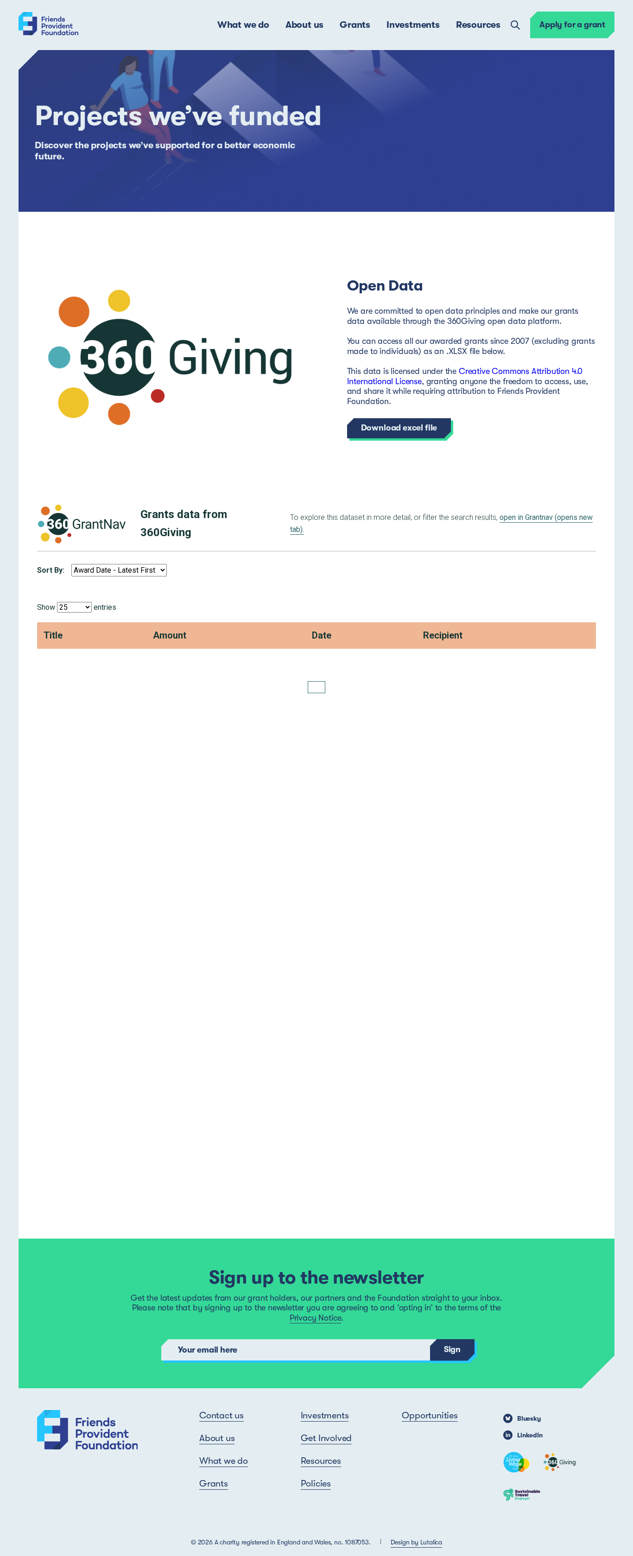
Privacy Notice (315, 1317)
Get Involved (326, 1438)
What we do (243, 24)
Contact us (221, 1415)
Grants (355, 24)
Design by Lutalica (416, 1542)
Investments (413, 24)
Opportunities (429, 1415)
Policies (316, 1483)
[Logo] (48, 25)
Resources (478, 24)
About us (304, 24)
